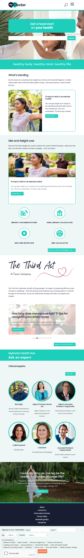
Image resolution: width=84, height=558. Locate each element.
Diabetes (28, 547)
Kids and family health (59, 545)
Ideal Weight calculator (60, 222)
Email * (53, 530)
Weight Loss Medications (24, 222)
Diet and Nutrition (24, 243)
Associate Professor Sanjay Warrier (65, 449)
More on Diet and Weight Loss (61, 250)
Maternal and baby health (13, 547)
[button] (33, 338)
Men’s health (22, 542)
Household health (41, 545)
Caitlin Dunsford (18, 445)
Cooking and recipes (11, 545)
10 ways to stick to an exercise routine (57, 97)
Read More (50, 116)
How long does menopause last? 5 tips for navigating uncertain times (42, 319)
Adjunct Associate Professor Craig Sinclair (65, 405)
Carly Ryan (42, 447)
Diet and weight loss (37, 542)
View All (69, 374)
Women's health (9, 542)
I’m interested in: (8, 540)
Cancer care (38, 547)
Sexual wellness (27, 545)
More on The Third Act (64, 344)
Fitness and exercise (55, 542)
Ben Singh (19, 404)
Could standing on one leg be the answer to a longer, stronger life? (42, 475)
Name (28, 530)
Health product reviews (68, 547)
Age (3, 535)
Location (22, 535)
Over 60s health (51, 547)
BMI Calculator (60, 243)
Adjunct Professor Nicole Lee (42, 405)
